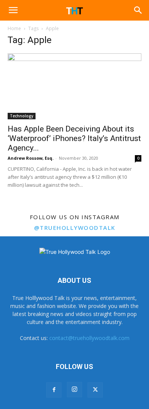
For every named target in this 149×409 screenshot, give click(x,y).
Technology (21, 116)
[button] (13, 10)
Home (14, 28)
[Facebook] (54, 390)
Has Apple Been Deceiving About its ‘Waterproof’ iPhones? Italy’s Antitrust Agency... (74, 138)
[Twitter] (95, 390)
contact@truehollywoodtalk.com (89, 338)
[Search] (138, 10)
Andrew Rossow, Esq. (30, 158)
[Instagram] (74, 389)
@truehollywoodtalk (74, 227)
